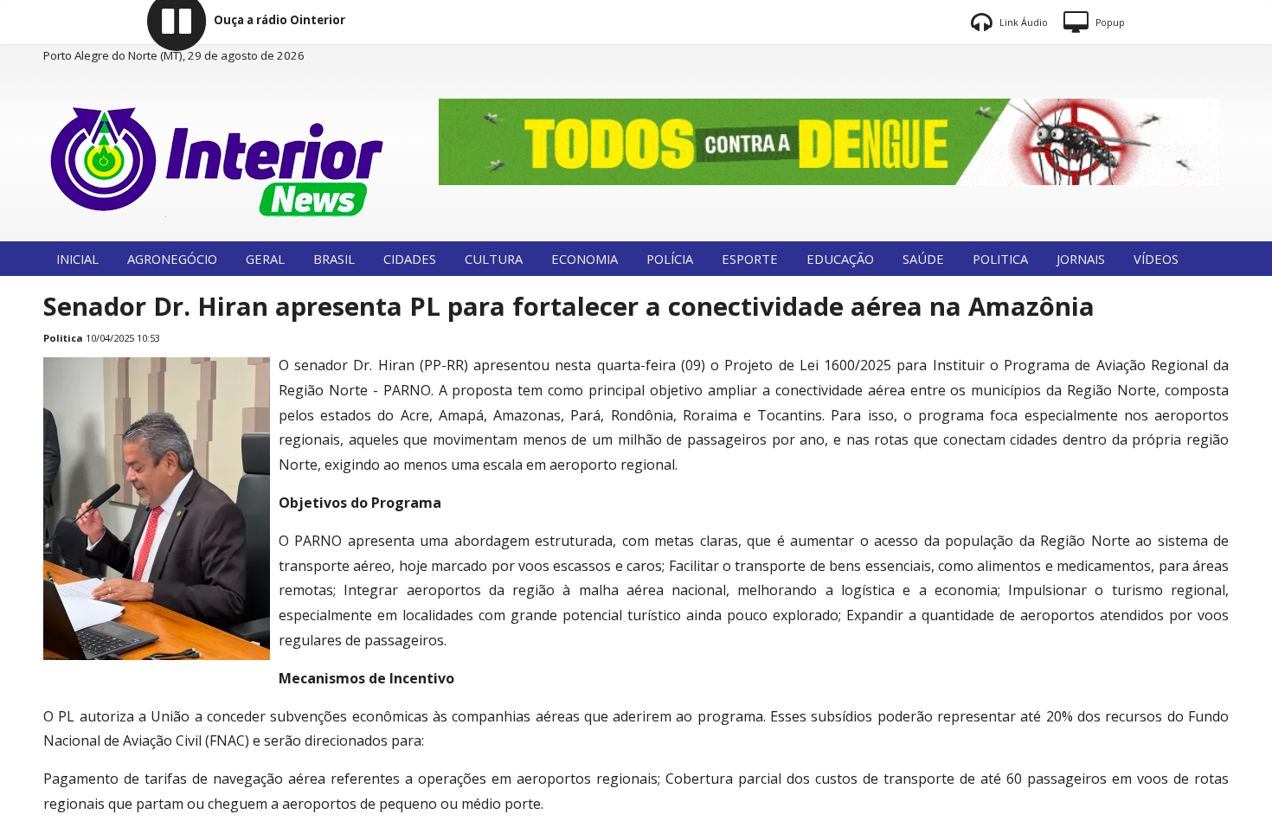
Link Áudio (1022, 22)
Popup (1109, 22)
